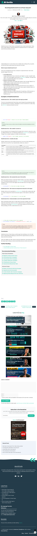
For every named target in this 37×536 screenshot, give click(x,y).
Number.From (25, 132)
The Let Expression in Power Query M (9, 450)
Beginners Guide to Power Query (10, 255)
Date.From (5, 105)
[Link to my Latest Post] (18, 320)
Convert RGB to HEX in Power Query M (9, 449)
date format (23, 77)
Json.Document (20, 181)
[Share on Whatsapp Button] (9, 301)
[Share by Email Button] (7, 301)
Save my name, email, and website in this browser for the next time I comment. (17, 397)
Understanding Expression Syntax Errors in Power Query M (15, 247)
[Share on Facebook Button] (12, 301)
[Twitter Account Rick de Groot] (21, 476)
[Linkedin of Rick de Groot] (18, 476)
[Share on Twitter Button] (5, 301)
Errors (2, 298)
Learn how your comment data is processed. (25, 403)
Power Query (26, 9)
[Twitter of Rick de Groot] (18, 20)
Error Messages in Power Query (10, 246)
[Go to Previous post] (3, 307)
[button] (32, 2)
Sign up (20, 522)
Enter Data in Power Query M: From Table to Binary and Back (13, 446)
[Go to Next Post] (34, 307)
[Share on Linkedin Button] (2, 301)
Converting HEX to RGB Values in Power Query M (11, 447)
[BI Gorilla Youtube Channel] (15, 20)
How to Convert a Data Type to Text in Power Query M (12, 452)
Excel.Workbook (14, 204)
